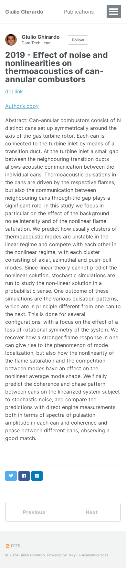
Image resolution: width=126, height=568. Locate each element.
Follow (78, 39)
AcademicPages (95, 555)
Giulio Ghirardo (24, 11)
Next (92, 512)
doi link (14, 91)
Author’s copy (22, 106)
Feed (15, 545)
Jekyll (73, 555)
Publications (79, 11)
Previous (34, 512)
